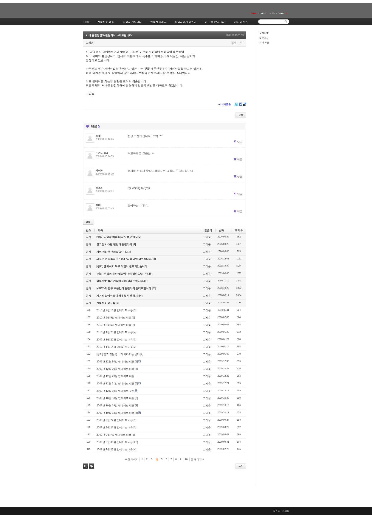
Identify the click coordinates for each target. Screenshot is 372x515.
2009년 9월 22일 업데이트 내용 (114, 427)
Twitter (236, 104)
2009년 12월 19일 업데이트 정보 (115, 390)
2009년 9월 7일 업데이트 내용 (113, 434)
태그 (91, 466)
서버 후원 (264, 42)
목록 (240, 115)
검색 (85, 466)
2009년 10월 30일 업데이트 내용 (115, 398)
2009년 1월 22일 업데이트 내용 (114, 339)
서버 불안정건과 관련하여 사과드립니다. (109, 35)
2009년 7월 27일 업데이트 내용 (114, 449)
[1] (145, 280)
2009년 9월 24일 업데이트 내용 (114, 420)
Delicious (244, 104)
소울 (98, 135)
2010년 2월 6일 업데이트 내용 (113, 324)
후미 (98, 205)
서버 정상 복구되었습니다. (111, 251)
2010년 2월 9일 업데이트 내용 (113, 317)
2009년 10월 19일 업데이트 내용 (115, 405)
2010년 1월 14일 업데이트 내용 (114, 346)
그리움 (90, 42)
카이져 (99, 170)
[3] (129, 251)
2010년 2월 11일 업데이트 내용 (114, 310)
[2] (154, 288)
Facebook (240, 104)
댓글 (239, 142)
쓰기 (240, 466)
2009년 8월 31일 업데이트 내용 (114, 442)
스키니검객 (102, 152)
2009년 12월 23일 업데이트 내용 (115, 376)
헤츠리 (99, 187)
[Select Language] (278, 13)
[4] (134, 244)
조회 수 (239, 230)
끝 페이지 (196, 459)
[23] (135, 442)
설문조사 (264, 37)
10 (186, 459)
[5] (150, 273)
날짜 (221, 230)
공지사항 (264, 33)
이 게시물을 (224, 104)
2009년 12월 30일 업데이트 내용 (115, 361)
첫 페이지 (132, 459)
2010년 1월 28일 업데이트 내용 (114, 332)
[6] (133, 317)
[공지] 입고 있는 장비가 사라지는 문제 (118, 354)
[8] (154, 259)
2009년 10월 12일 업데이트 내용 (115, 412)
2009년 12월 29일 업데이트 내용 (115, 368)
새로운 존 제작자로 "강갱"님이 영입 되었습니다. (124, 259)
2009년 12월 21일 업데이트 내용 (115, 383)
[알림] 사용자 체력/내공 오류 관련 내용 (118, 237)
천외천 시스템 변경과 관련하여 (114, 244)
